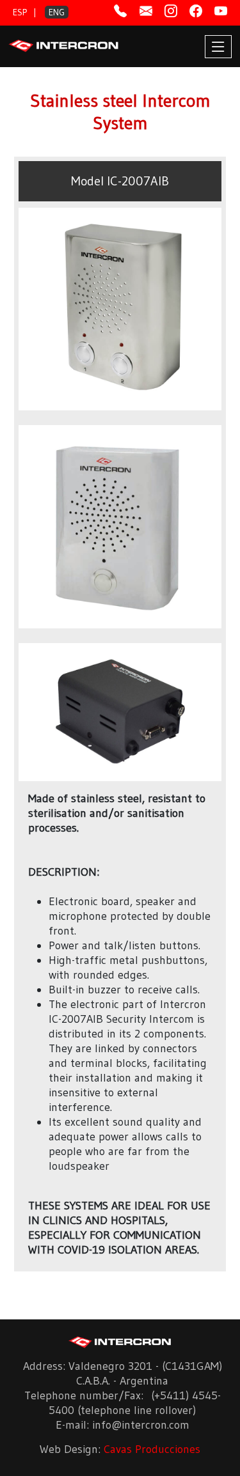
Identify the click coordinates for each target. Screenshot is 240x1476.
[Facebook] (195, 11)
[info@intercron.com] (146, 11)
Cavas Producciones (152, 1449)
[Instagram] (170, 11)
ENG (57, 12)
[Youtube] (220, 11)
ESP (20, 12)
